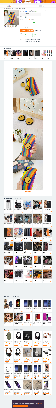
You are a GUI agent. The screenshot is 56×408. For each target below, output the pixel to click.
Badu (4, 8)
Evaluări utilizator (26, 11)
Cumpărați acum (23, 30)
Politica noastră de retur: (22, 39)
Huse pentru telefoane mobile (22, 8)
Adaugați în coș (30, 30)
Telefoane (10, 8)
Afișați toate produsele (6, 325)
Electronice (7, 8)
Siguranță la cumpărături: (21, 33)
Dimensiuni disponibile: (21, 19)
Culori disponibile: (21, 16)
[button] (5, 6)
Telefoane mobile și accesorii (15, 8)
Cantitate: (21, 27)
